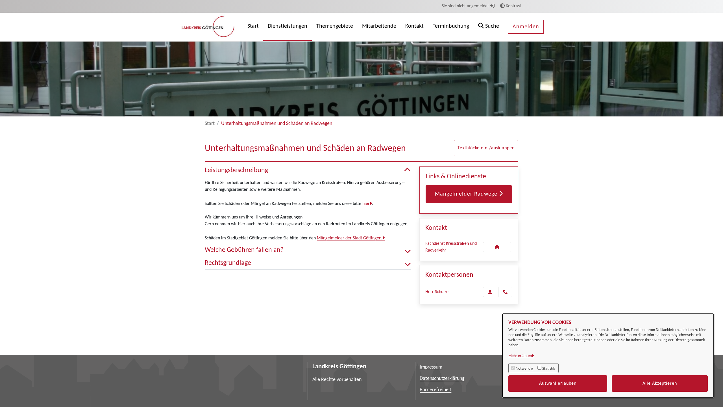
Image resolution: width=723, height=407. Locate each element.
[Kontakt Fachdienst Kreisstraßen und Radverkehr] (497, 247)
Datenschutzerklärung (442, 378)
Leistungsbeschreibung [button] (236, 170)
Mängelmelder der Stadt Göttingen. (349, 238)
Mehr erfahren (520, 356)
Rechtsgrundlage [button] (228, 263)
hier (366, 204)
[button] (489, 27)
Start (210, 123)
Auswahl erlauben (557, 383)
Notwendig (524, 369)
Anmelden (526, 27)
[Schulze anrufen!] (505, 292)
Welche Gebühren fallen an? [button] (244, 250)
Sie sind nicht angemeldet (466, 6)
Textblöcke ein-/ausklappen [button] (486, 148)
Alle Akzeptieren (660, 383)
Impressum (431, 367)
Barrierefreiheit (435, 390)
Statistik (548, 369)
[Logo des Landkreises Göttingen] (208, 27)
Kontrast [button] (513, 6)
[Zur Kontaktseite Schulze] (490, 292)
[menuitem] (253, 27)
